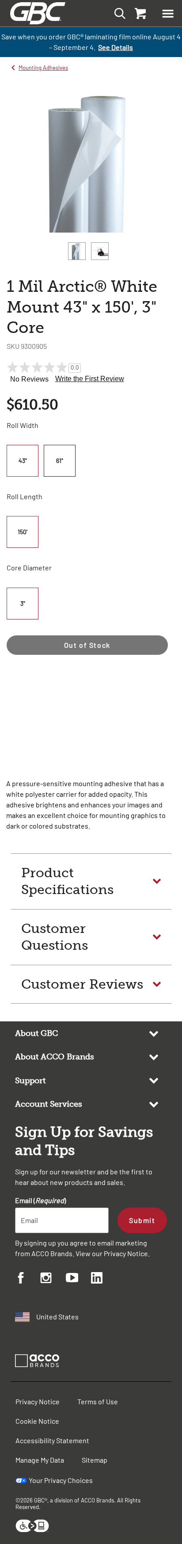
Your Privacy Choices (61, 1480)
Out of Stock (87, 645)
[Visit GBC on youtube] (78, 1279)
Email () (40, 1200)
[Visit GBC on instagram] (52, 1279)
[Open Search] (117, 13)
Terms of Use (97, 1401)
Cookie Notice (37, 1421)
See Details (115, 47)
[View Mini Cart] (139, 13)
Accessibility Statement (52, 1440)
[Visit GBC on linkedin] (103, 1279)
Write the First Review (89, 378)
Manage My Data (39, 1460)
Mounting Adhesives (43, 67)
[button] (168, 13)
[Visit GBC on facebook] (27, 1279)
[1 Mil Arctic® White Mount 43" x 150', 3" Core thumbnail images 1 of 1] (77, 251)
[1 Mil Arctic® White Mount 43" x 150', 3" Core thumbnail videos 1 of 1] (100, 251)
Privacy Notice (126, 1253)
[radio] (24, 461)
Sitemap (94, 1460)
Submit (142, 1220)
